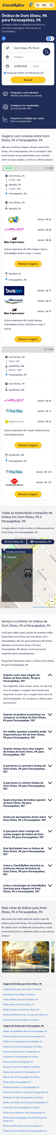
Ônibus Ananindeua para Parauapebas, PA (22, 1041)
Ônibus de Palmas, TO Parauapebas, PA (21, 1087)
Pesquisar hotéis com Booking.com (25, 72)
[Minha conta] (30, 5)
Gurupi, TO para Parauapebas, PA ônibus (21, 1066)
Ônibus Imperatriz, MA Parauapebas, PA (21, 1072)
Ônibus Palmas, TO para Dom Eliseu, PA (21, 1009)
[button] (51, 597)
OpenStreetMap (40, 607)
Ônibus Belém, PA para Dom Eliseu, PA (20, 999)
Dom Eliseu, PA (15, 541)
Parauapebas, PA (42, 541)
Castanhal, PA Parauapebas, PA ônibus (20, 1056)
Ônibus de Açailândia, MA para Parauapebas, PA (25, 1031)
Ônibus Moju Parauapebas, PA (17, 1082)
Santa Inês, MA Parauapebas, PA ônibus (21, 1107)
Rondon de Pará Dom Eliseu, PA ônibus (21, 1019)
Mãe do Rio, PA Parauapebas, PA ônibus (21, 1077)
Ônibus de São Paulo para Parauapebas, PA (23, 1125)
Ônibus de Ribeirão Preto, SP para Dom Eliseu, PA (25, 1014)
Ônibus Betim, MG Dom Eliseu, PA (18, 1004)
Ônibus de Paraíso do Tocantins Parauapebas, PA (25, 1092)
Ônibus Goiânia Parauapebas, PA (18, 1061)
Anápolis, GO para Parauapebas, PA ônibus (22, 1046)
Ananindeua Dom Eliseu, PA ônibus (19, 994)
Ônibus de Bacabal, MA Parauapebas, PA (21, 1051)
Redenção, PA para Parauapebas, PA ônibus (23, 1097)
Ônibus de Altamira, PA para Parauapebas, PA (24, 1036)
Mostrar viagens (28, 264)
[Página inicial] (13, 5)
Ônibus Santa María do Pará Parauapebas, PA (24, 1112)
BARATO (9, 168)
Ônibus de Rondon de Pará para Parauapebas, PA (26, 1102)
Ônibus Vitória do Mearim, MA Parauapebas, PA (25, 1130)
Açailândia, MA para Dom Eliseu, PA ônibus (22, 989)
